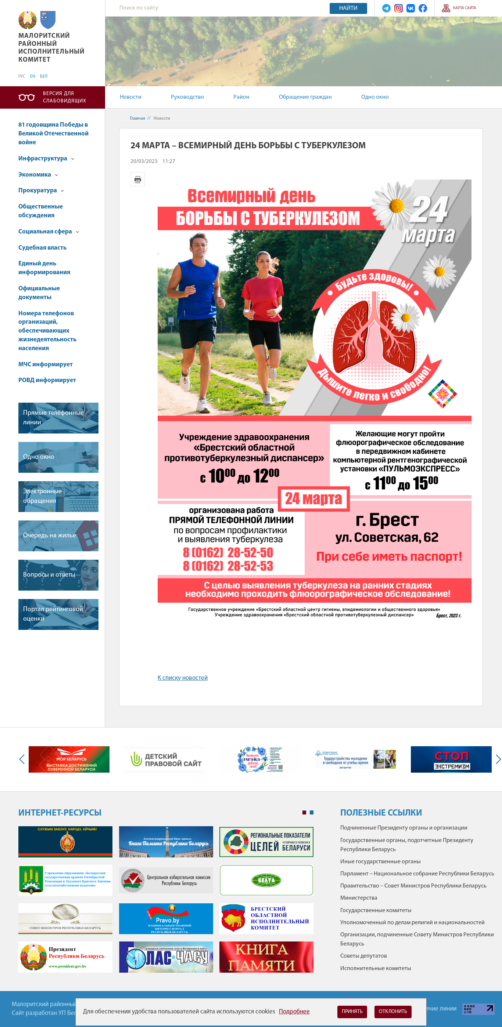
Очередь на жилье (49, 536)
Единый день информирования (44, 268)
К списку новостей (183, 678)
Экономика (35, 175)
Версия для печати (137, 179)
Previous (23, 759)
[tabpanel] (165, 903)
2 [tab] (311, 812)
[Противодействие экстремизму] (451, 759)
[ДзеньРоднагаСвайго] (260, 759)
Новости (130, 97)
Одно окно (375, 97)
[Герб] (27, 20)
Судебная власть (42, 248)
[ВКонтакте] (410, 8)
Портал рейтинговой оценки (53, 614)
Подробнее (294, 1012)
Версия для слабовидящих (64, 97)
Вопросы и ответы (49, 575)
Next (496, 759)
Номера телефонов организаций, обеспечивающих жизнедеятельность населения (47, 331)
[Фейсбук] (423, 8)
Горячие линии (436, 1009)
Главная (137, 118)
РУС (21, 77)
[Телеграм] (386, 8)
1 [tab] (304, 812)
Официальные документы (39, 293)
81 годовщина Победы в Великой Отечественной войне (53, 134)
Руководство (187, 97)
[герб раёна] (47, 20)
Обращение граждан (305, 97)
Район (241, 97)
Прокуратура (38, 191)
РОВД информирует (47, 380)
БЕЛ (43, 77)
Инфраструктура (43, 159)
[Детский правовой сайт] (164, 759)
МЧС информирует (45, 365)
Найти (348, 8)
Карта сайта (464, 8)
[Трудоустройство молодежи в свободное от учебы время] (355, 759)
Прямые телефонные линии (53, 418)
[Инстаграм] (398, 8)
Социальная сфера (45, 232)
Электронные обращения (42, 496)
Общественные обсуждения (40, 211)
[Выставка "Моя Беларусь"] (69, 759)
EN (32, 77)
